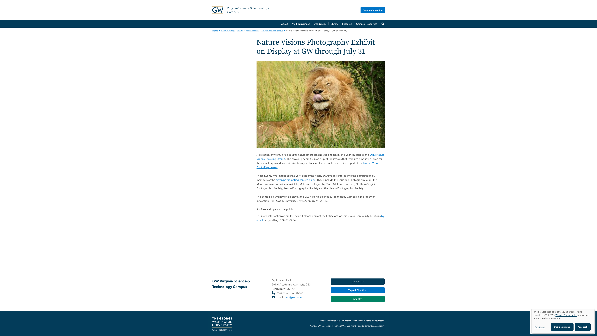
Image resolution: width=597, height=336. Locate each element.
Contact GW (315, 326)
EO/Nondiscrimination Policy (350, 321)
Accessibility (327, 326)
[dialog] (563, 321)
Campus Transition (373, 10)
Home (215, 31)
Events (240, 31)
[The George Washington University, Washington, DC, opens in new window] (222, 323)
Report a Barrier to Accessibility (370, 326)
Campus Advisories (327, 321)
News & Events (228, 31)
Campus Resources (366, 24)
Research (347, 24)
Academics (320, 24)
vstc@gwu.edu (293, 297)
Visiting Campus (301, 24)
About (284, 24)
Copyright (351, 326)
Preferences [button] (539, 327)
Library (334, 24)
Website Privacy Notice (374, 321)
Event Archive (252, 31)
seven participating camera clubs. (296, 180)
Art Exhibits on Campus (272, 31)
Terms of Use (340, 326)
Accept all (583, 327)
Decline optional (562, 327)
